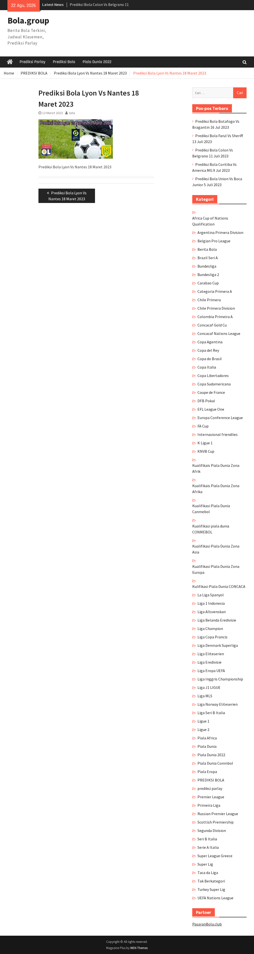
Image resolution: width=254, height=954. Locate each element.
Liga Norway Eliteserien (217, 704)
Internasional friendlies (217, 434)
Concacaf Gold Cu (212, 325)
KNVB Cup (205, 451)
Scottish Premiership (215, 822)
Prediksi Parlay (32, 62)
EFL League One (210, 409)
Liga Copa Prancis (212, 636)
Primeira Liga (208, 805)
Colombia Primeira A (215, 316)
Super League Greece (214, 855)
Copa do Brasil (209, 358)
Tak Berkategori (211, 881)
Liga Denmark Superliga (217, 645)
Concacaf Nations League (218, 333)
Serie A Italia (208, 847)
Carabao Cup (208, 282)
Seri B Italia (207, 838)
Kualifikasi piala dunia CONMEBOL (210, 529)
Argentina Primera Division (220, 232)
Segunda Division (211, 830)
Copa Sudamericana (214, 383)
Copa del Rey (208, 350)
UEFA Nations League (215, 897)
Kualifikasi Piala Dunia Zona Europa (215, 569)
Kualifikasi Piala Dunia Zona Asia (215, 549)
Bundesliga (206, 266)
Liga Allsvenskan (211, 611)
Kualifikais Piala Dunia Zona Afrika (215, 488)
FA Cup (203, 426)
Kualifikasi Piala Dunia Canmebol (211, 508)
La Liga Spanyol (210, 594)
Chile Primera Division (216, 308)
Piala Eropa (207, 771)
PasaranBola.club (207, 924)
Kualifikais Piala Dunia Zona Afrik (215, 468)
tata (72, 113)
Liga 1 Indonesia (211, 603)
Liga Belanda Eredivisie (216, 620)
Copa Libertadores (213, 375)
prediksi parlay (209, 788)
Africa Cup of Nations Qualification (210, 221)
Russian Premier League (217, 813)
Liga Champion (210, 628)
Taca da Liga (207, 872)
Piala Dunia (207, 746)
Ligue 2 (203, 729)
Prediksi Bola (64, 62)
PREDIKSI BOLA (210, 780)
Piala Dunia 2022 (97, 62)
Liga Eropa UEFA (211, 670)
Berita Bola (207, 249)
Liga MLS (204, 695)
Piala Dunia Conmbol (215, 763)
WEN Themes (139, 948)
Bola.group (28, 20)
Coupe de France (211, 392)
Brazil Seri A (207, 257)
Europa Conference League (220, 417)
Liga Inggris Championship (220, 679)
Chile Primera (209, 299)
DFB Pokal (206, 400)
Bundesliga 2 (208, 274)
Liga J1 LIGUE (209, 687)
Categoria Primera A (214, 291)
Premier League (210, 796)
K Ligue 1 (205, 442)
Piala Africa (207, 737)
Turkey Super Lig (211, 889)
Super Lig (205, 864)
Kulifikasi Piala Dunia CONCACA (218, 586)
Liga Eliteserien (210, 653)
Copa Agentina (209, 341)
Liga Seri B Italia (211, 712)
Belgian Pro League (213, 240)
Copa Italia (206, 367)
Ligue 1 (203, 721)
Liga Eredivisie (209, 662)
